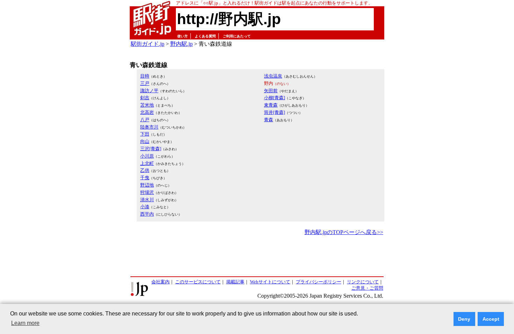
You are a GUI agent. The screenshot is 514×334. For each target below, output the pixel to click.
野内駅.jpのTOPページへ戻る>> (344, 232)
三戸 (144, 83)
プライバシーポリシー (318, 281)
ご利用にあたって (237, 36)
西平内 (147, 214)
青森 (268, 119)
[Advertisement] (257, 256)
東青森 (271, 105)
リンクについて (363, 281)
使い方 (182, 36)
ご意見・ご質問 (367, 288)
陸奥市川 (149, 127)
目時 (144, 76)
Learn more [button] (25, 323)
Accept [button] (491, 319)
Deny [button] (464, 319)
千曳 (144, 177)
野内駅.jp (181, 44)
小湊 (144, 206)
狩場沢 (147, 192)
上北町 (147, 163)
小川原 (147, 156)
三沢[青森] (150, 148)
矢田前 (271, 90)
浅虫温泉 (273, 76)
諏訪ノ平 (149, 90)
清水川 (147, 199)
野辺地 (147, 185)
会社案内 (160, 281)
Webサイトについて (270, 281)
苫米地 (147, 105)
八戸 (144, 119)
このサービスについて (198, 281)
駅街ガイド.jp (147, 44)
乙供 (144, 170)
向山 (144, 141)
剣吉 (144, 97)
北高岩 (147, 112)
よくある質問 (205, 36)
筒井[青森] (274, 112)
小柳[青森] (274, 97)
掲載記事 (235, 281)
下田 (144, 134)
